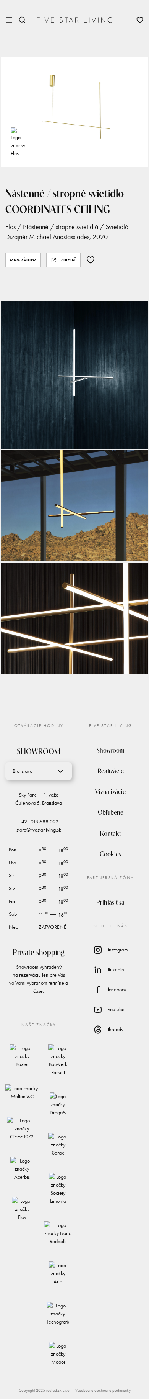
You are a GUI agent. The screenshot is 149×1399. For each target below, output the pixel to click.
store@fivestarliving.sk (38, 830)
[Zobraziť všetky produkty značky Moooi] (58, 1354)
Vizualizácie (110, 791)
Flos (10, 227)
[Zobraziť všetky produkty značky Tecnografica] (58, 1314)
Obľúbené (110, 811)
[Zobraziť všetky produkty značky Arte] (58, 1273)
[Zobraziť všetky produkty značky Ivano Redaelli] (58, 1233)
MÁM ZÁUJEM (23, 259)
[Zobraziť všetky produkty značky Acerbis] (22, 1169)
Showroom (111, 749)
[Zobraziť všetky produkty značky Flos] (18, 142)
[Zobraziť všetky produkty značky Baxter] (22, 1056)
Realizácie (110, 770)
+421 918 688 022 (38, 821)
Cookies (110, 853)
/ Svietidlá (113, 227)
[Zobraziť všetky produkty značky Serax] (58, 1145)
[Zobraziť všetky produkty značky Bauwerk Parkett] (58, 1060)
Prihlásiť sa (110, 901)
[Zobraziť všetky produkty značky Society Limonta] (58, 1189)
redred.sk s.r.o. (58, 1390)
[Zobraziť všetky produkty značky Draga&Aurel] (58, 1104)
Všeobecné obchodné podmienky (103, 1390)
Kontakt (110, 832)
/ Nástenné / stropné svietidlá (57, 227)
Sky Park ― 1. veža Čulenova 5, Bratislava (38, 799)
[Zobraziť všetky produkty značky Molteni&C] (22, 1092)
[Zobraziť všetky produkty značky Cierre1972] (22, 1129)
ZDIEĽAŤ (68, 259)
